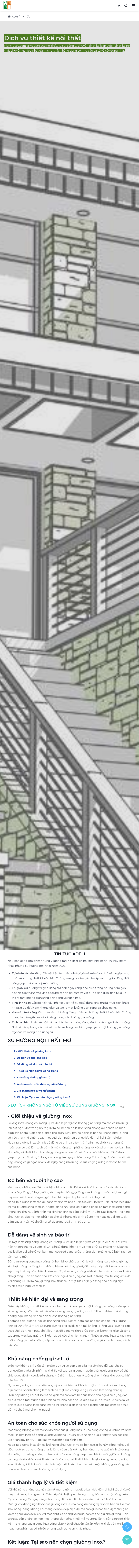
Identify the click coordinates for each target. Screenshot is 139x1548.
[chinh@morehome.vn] (127, 1540)
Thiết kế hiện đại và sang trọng (37, 1070)
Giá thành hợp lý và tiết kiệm (36, 1090)
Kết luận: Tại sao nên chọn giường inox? (43, 1097)
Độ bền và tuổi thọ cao (32, 1057)
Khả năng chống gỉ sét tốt (34, 1077)
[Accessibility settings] (119, 5)
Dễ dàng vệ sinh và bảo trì (34, 1064)
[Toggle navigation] (133, 5)
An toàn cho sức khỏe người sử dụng (41, 1084)
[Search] (126, 5)
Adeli (14, 16)
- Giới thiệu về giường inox (33, 1051)
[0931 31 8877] (127, 1527)
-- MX (120, 1107)
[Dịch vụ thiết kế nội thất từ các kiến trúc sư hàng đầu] (7, 5)
